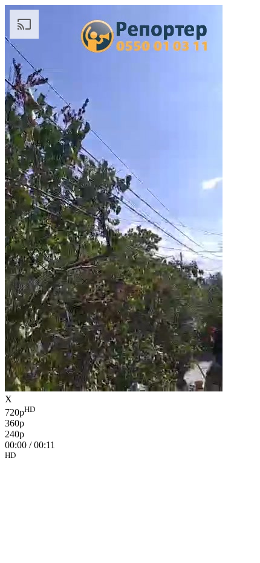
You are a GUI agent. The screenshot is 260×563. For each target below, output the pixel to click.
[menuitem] (130, 411)
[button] (130, 457)
